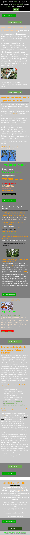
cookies (16, 1)
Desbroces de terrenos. (9, 233)
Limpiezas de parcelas (8, 235)
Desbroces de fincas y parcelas (13, 401)
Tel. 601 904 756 (9, 15)
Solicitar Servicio (15, 22)
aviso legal (8, 6)
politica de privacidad (18, 4)
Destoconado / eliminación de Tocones (15, 405)
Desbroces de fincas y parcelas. (11, 315)
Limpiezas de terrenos (10, 403)
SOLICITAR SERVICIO (7, 331)
